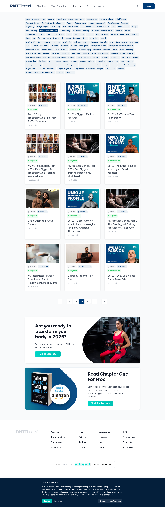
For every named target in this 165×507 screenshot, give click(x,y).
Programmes (56, 442)
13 (76, 301)
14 (82, 301)
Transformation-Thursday (118, 23)
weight (100, 69)
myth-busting (43, 53)
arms (113, 27)
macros (74, 46)
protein (71, 57)
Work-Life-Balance (70, 27)
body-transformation (48, 31)
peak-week (76, 53)
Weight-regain (42, 27)
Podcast (103, 437)
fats (49, 38)
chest (69, 34)
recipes (96, 57)
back (120, 27)
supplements (113, 61)
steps (65, 61)
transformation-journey (67, 65)
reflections (126, 57)
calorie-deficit (107, 31)
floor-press (66, 38)
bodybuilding (65, 31)
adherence (90, 27)
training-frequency (33, 65)
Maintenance (92, 19)
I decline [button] (58, 501)
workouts (69, 72)
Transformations (59, 6)
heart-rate (67, 42)
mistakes (107, 50)
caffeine (95, 31)
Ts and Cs (127, 442)
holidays (94, 42)
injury (112, 42)
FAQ (125, 432)
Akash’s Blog (104, 432)
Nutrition (82, 442)
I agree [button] (47, 501)
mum (115, 50)
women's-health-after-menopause (40, 72)
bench (127, 27)
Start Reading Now (100, 403)
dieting (135, 34)
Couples (51, 19)
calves (127, 31)
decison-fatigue (117, 34)
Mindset (81, 447)
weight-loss (110, 69)
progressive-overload (57, 57)
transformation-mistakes (90, 65)
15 (88, 301)
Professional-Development (53, 23)
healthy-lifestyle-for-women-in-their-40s (43, 42)
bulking (86, 31)
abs (82, 27)
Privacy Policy (129, 447)
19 (104, 301)
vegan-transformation (46, 69)
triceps (105, 65)
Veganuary (30, 27)
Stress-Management (97, 23)
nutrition (65, 53)
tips (122, 61)
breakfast (77, 31)
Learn (76, 6)
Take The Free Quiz (48, 354)
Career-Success (38, 19)
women (121, 69)
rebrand (87, 57)
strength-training (87, 61)
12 (69, 301)
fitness (56, 38)
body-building (31, 31)
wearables (90, 69)
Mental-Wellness (107, 19)
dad (97, 34)
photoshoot (103, 53)
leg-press (134, 42)
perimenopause (89, 53)
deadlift (104, 34)
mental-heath (61, 50)
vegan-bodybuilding (126, 65)
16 (94, 301)
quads (79, 57)
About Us (41, 6)
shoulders (43, 61)
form (85, 38)
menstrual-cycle (32, 50)
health (103, 38)
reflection (115, 57)
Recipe (70, 23)
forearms (76, 38)
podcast (130, 53)
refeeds (105, 57)
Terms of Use (129, 437)
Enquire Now (56, 447)
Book (101, 442)
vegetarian (79, 69)
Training (82, 437)
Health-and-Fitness (65, 19)
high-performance (81, 42)
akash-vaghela (103, 27)
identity (103, 42)
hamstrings (94, 38)
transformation (50, 65)
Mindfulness (121, 19)
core (75, 34)
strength (74, 61)
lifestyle (54, 46)
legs (27, 46)
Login (149, 6)
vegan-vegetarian (65, 69)
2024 (28, 19)
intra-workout (121, 42)
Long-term (79, 19)
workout (60, 72)
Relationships (80, 23)
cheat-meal (59, 34)
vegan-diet (30, 69)
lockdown (64, 46)
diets (28, 38)
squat (58, 61)
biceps (134, 27)
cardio (49, 34)
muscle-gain (31, 53)
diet (128, 34)
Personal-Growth (33, 23)
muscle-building (126, 50)
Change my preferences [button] (110, 501)
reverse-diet (31, 61)
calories (119, 31)
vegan (113, 65)
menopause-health (98, 46)
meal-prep (83, 46)
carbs (42, 34)
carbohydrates (32, 34)
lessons (35, 46)
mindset (73, 50)
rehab (135, 57)
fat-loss (41, 38)
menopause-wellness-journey (121, 46)
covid (82, 34)
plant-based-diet (118, 53)
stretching (101, 61)
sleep (51, 61)
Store (101, 447)
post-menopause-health (36, 57)
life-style (44, 46)
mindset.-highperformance (90, 50)
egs (34, 38)
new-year (56, 53)
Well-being (55, 27)
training (129, 61)
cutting (90, 34)
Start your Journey (96, 6)
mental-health (48, 50)
